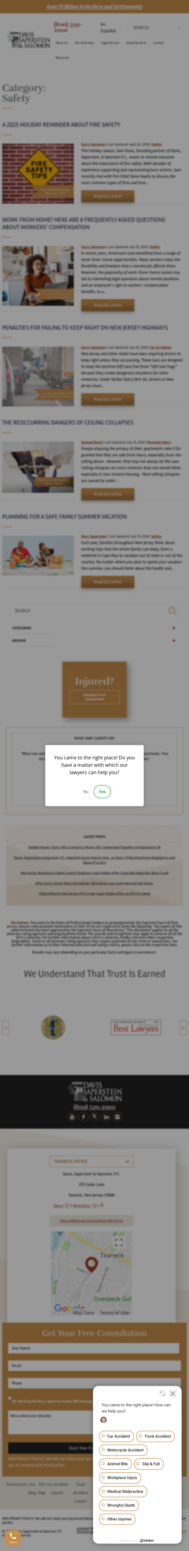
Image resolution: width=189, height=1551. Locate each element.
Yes (102, 791)
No (86, 791)
